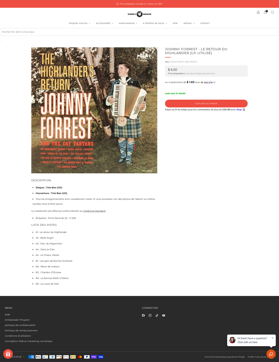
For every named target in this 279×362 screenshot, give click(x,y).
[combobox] (139, 32)
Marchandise (127, 23)
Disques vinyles (78, 23)
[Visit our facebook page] (143, 315)
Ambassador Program (17, 319)
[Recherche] (272, 12)
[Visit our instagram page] (150, 315)
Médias (188, 23)
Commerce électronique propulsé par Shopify (225, 357)
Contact (205, 23)
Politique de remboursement (21, 330)
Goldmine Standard (94, 211)
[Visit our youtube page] (163, 315)
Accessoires (103, 23)
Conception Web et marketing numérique (28, 341)
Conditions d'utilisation (18, 335)
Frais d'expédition (176, 73)
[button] (206, 82)
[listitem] (140, 4)
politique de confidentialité (20, 325)
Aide (175, 23)
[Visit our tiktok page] (156, 315)
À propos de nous (153, 23)
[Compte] (258, 12)
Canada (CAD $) (13, 357)
